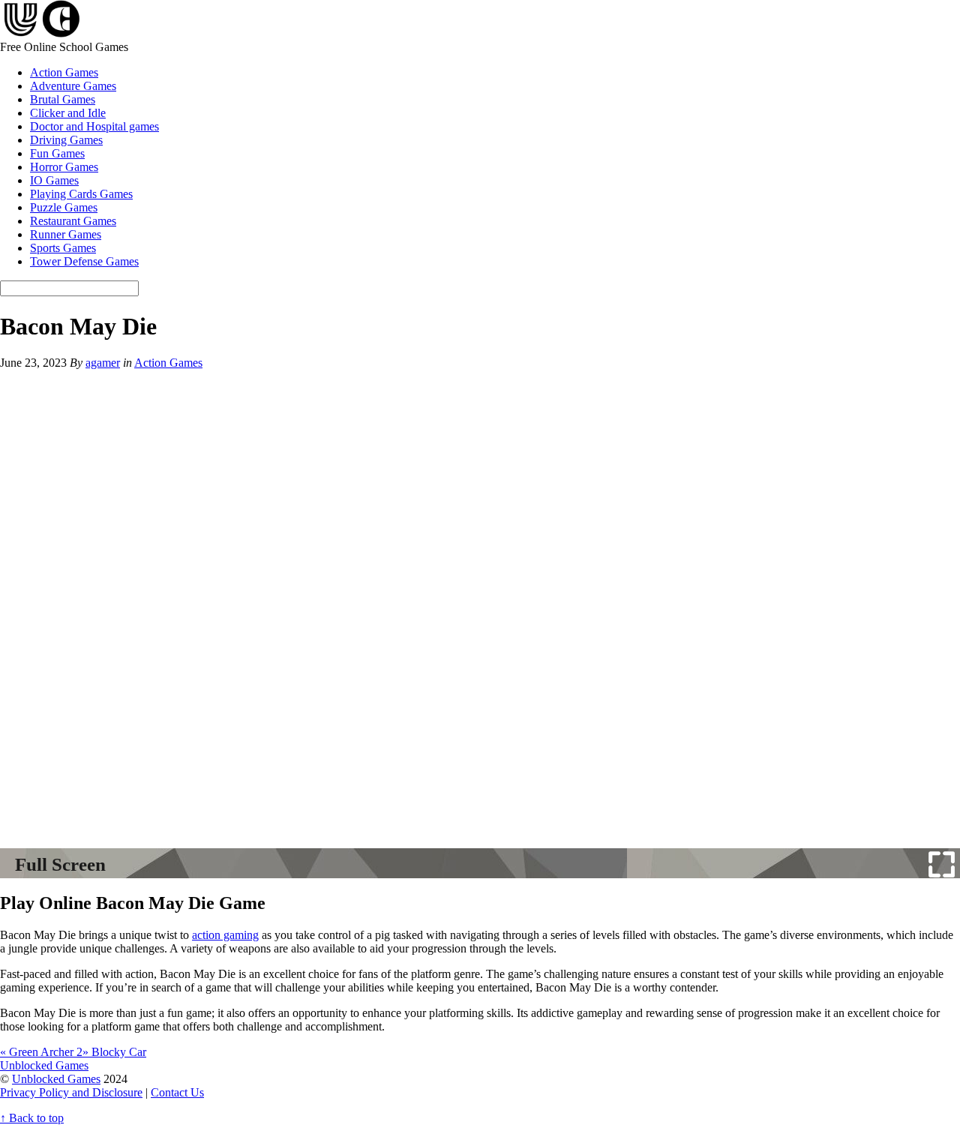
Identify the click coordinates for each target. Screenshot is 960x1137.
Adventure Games (73, 86)
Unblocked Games (56, 1078)
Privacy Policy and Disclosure (71, 1092)
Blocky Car (114, 1052)
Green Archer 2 (41, 1052)
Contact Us (177, 1092)
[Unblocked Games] (40, 33)
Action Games (64, 72)
